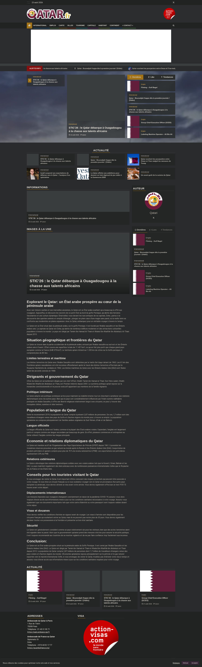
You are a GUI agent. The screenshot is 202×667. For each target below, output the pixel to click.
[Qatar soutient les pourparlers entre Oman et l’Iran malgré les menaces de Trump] (133, 159)
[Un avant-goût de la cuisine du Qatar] (133, 174)
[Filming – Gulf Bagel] (133, 86)
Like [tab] (152, 77)
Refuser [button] (185, 663)
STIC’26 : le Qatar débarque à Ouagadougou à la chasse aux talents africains (45, 82)
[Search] (173, 25)
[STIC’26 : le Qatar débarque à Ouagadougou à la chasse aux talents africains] (96, 98)
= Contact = (127, 25)
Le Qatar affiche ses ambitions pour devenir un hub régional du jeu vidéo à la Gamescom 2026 (106, 175)
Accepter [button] (195, 663)
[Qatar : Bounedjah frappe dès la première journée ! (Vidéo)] (83, 159)
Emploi (53, 25)
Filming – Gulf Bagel (149, 87)
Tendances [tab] (168, 77)
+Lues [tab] (154, 230)
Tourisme (80, 25)
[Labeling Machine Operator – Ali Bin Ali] (133, 133)
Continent (114, 25)
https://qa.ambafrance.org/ (38, 648)
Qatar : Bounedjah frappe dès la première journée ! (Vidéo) (79, 68)
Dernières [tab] (136, 77)
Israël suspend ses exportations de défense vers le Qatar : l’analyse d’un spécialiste (55, 175)
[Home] (29, 25)
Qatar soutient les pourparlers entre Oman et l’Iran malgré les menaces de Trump (143, 68)
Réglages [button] (176, 663)
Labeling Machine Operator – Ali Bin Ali (156, 134)
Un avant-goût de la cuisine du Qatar (155, 175)
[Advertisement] (101, 46)
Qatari (84, 135)
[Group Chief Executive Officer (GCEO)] (133, 121)
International (40, 25)
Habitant (103, 25)
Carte (61, 25)
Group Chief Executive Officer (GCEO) (156, 122)
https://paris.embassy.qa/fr (38, 632)
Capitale (92, 25)
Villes (70, 25)
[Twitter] (153, 217)
